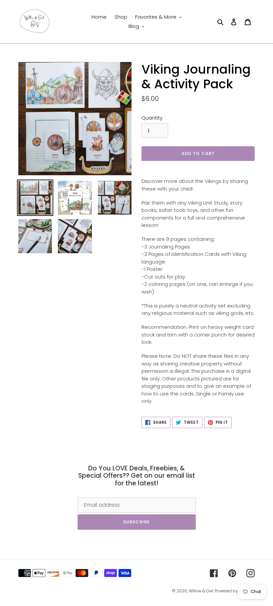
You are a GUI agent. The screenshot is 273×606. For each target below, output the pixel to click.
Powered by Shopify (235, 591)
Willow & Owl (201, 591)
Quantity (151, 117)
